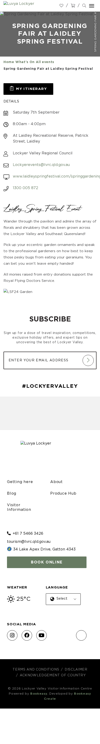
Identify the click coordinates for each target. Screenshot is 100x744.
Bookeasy (38, 693)
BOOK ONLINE (47, 562)
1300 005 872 (25, 188)
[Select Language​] (62, 602)
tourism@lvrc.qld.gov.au (28, 542)
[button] (28, 89)
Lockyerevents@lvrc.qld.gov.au (41, 165)
